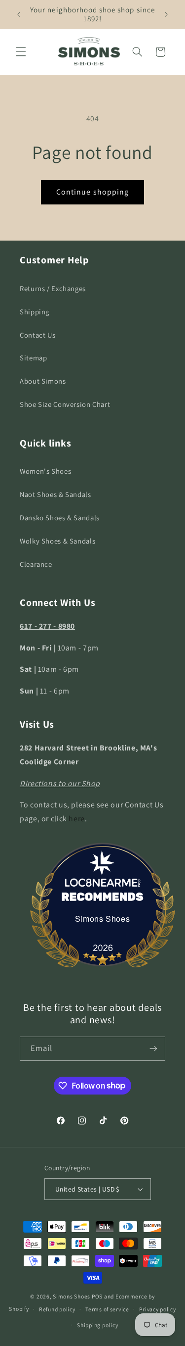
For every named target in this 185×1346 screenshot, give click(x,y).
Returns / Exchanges (53, 288)
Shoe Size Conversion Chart (65, 404)
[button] (20, 52)
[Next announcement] (166, 14)
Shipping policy (97, 1325)
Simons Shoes (102, 918)
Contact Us (37, 335)
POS (97, 1296)
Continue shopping (92, 192)
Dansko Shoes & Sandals (60, 517)
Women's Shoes (45, 471)
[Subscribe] (153, 1049)
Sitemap (33, 357)
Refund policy (57, 1309)
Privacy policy (157, 1309)
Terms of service (107, 1309)
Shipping (34, 311)
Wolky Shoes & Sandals (57, 541)
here (77, 818)
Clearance (36, 564)
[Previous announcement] (19, 14)
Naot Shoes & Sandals (55, 494)
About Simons (43, 381)
